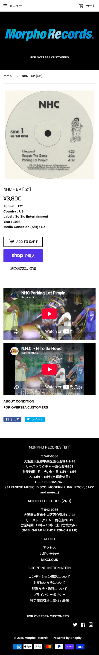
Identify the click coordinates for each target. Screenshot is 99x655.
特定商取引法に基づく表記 (49, 600)
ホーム (7, 76)
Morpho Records (36, 637)
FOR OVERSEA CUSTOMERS (25, 407)
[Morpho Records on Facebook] (83, 625)
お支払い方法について (49, 582)
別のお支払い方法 (23, 268)
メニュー (15, 6)
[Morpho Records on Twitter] (75, 625)
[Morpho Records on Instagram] (91, 625)
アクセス (49, 547)
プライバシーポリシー (49, 594)
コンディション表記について (49, 576)
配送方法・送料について (49, 588)
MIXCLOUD (49, 559)
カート (90, 6)
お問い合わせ (49, 553)
